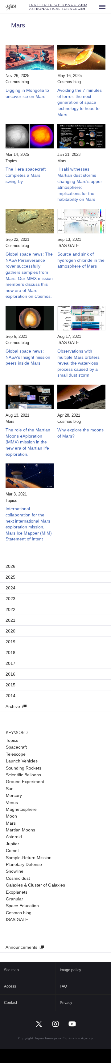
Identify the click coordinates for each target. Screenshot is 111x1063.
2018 (10, 652)
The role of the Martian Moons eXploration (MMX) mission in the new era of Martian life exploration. (28, 441)
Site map (11, 970)
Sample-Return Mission (28, 857)
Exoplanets (16, 892)
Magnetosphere (21, 809)
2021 (10, 620)
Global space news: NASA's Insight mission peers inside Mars (28, 357)
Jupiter (12, 843)
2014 (10, 695)
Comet (12, 850)
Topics (11, 161)
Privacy (66, 1002)
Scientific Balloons (23, 774)
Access (10, 986)
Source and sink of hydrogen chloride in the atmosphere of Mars (81, 260)
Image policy (70, 970)
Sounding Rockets (23, 768)
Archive (13, 706)
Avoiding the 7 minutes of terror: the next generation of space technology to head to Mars (79, 102)
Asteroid (14, 836)
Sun (10, 788)
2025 (10, 577)
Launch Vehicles (22, 760)
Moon (11, 816)
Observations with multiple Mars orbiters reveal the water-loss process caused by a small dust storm (78, 363)
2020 (10, 631)
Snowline (14, 871)
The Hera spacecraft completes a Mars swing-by (26, 175)
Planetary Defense (24, 864)
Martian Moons (20, 829)
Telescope (16, 754)
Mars (61, 161)
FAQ (63, 986)
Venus (12, 802)
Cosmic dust (18, 878)
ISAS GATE (68, 245)
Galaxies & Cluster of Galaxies (35, 885)
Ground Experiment (25, 781)
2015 (10, 684)
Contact (10, 1002)
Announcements (21, 947)
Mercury (14, 795)
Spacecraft (16, 747)
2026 (10, 566)
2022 (10, 609)
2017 (10, 663)
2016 (10, 674)
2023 (10, 598)
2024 (10, 587)
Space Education (22, 905)
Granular (14, 898)
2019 (10, 641)
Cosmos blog (17, 81)
